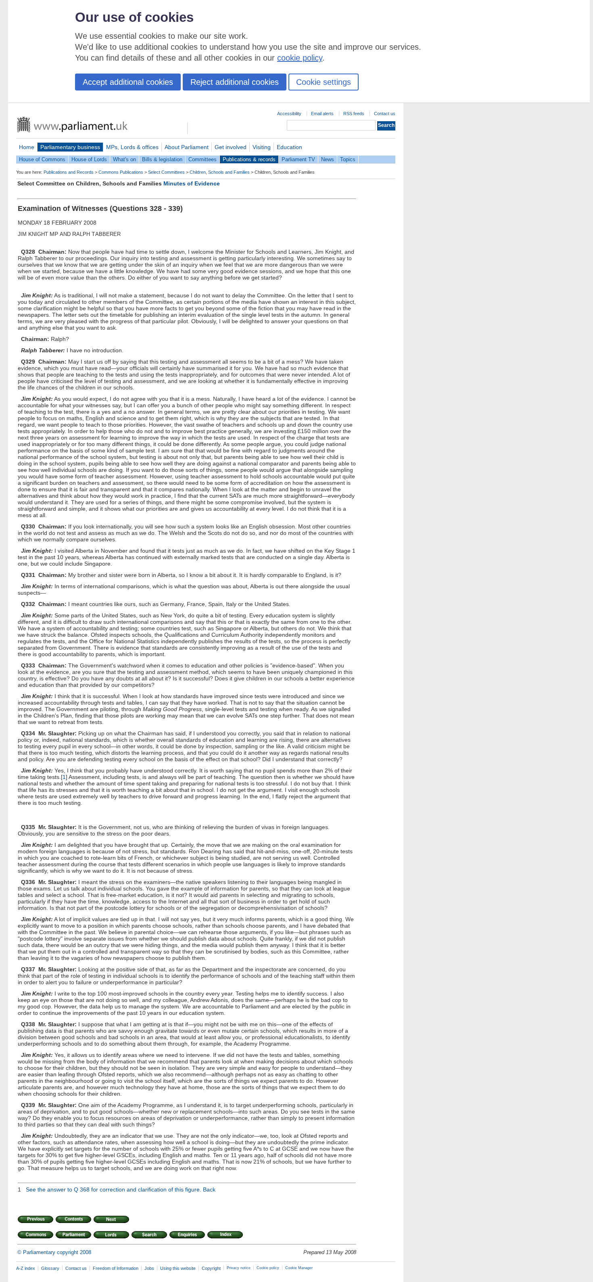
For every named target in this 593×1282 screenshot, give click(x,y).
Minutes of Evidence (191, 183)
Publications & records (249, 159)
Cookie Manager (299, 1268)
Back (209, 1189)
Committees (202, 159)
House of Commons (42, 159)
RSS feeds (353, 113)
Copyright (211, 1268)
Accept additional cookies (128, 82)
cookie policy (299, 57)
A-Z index (25, 1268)
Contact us (384, 113)
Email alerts (322, 113)
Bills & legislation (162, 159)
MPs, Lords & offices (132, 147)
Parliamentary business (70, 147)
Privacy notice (239, 1268)
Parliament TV (298, 159)
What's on (124, 159)
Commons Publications (120, 172)
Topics (347, 159)
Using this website (178, 1268)
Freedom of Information (115, 1268)
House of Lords (89, 159)
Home (26, 147)
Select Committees (166, 172)
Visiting (262, 147)
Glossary (50, 1268)
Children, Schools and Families (220, 172)
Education (289, 147)
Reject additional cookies (234, 82)
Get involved (230, 147)
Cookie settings (323, 82)
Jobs (149, 1268)
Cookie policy (268, 1268)
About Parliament (187, 147)
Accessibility (289, 113)
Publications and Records (69, 172)
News (327, 159)
